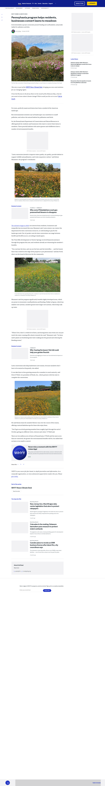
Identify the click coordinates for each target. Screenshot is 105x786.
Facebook (17, 464)
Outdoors (27, 8)
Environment (19, 8)
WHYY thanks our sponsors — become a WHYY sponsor (36, 150)
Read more (16, 568)
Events (39, 3)
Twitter (20, 464)
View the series (16, 491)
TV (33, 3)
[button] (7, 783)
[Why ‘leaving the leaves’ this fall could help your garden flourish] (19, 354)
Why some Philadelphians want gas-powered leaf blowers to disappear (44, 211)
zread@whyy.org (27, 571)
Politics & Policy (9, 8)
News (19, 3)
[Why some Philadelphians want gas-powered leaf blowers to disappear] (19, 214)
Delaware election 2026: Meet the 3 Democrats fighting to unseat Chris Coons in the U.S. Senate (81, 64)
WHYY (9, 3)
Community (39, 207)
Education (45, 3)
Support (51, 3)
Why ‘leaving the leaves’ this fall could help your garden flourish (44, 351)
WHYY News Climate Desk (19, 14)
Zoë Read (19, 31)
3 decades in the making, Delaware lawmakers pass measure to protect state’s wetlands (44, 526)
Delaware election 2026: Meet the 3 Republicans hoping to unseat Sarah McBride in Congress (79, 73)
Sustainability (45, 8)
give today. (14, 476)
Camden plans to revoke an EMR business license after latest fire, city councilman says (44, 545)
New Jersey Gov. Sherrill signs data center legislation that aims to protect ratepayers (44, 506)
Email (23, 464)
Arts (36, 3)
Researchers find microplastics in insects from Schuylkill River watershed (81, 81)
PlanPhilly (33, 207)
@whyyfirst (18, 571)
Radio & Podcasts (26, 3)
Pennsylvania (35, 8)
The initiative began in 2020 (20, 226)
